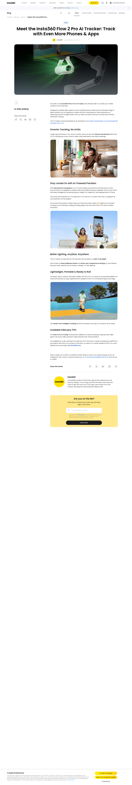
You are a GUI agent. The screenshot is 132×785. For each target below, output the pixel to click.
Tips (69, 13)
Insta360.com (76, 345)
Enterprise (122, 13)
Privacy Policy (81, 415)
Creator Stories (86, 13)
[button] (102, 2)
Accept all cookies (106, 773)
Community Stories (99, 13)
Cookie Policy (70, 780)
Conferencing (112, 13)
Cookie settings (106, 781)
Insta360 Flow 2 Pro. (57, 123)
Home (9, 17)
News (77, 13)
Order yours (74, 8)
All (61, 13)
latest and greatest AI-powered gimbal (103, 121)
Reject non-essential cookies (106, 777)
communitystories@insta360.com (97, 357)
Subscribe (84, 423)
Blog (16, 17)
